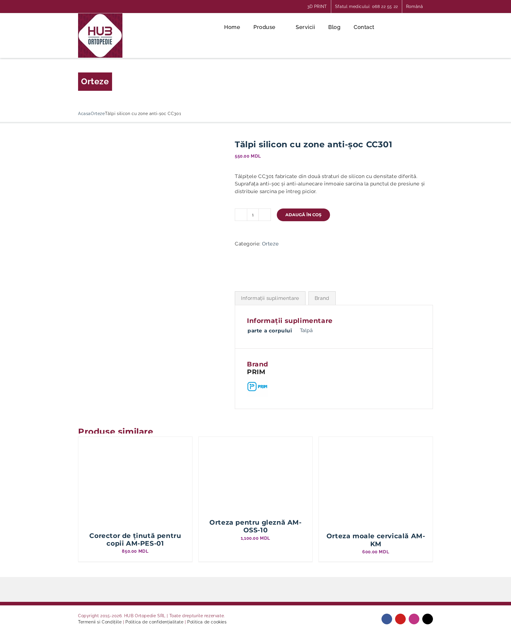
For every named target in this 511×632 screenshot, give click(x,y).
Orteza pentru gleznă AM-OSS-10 (255, 526)
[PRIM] (245, 263)
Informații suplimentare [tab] (270, 298)
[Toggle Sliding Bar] (409, 26)
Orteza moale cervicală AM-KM (375, 540)
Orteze (95, 81)
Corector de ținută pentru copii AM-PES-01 (135, 539)
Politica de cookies (207, 622)
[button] (428, 26)
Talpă (306, 330)
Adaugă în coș (303, 214)
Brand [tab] (322, 298)
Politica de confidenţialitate (154, 622)
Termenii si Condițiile (100, 622)
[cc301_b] (152, 181)
